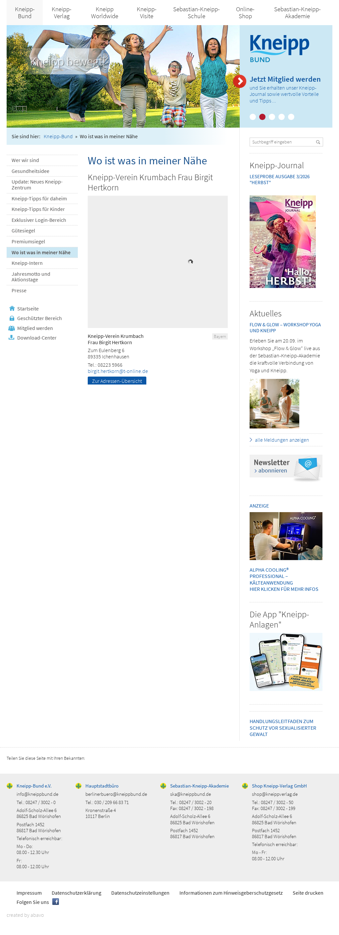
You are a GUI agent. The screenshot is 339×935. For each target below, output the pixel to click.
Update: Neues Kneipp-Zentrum (37, 184)
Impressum (29, 892)
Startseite (28, 308)
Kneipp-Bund (25, 12)
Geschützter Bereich (39, 318)
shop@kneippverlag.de (275, 794)
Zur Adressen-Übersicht (117, 381)
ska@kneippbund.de (190, 794)
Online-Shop (245, 12)
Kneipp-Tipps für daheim (39, 198)
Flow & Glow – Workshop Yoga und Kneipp (285, 327)
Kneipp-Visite (147, 12)
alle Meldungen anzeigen (282, 439)
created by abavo (25, 915)
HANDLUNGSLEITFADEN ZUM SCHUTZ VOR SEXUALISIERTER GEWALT (283, 727)
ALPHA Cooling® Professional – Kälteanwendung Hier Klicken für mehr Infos (284, 579)
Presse (19, 290)
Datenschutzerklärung (76, 892)
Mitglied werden (35, 328)
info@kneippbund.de (37, 794)
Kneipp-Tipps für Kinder (38, 209)
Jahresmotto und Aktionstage (31, 276)
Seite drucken (308, 892)
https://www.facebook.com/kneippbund (55, 901)
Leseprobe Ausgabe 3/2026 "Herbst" (280, 179)
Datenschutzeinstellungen (140, 892)
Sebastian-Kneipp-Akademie (297, 12)
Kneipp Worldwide (104, 12)
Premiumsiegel (28, 241)
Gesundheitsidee (30, 171)
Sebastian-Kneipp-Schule (196, 12)
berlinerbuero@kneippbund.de (116, 794)
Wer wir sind (25, 160)
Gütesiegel (23, 230)
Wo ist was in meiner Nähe (41, 252)
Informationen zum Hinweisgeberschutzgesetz (231, 892)
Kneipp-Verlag (62, 12)
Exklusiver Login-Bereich (39, 220)
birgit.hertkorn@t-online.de (118, 371)
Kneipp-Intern (27, 263)
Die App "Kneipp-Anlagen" (279, 619)
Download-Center (37, 337)
